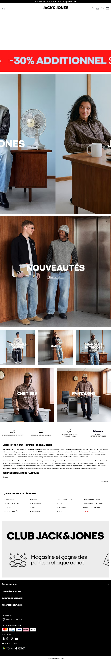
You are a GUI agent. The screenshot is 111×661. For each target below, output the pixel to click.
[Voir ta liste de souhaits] (102, 9)
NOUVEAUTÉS (9, 499)
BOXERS (60, 511)
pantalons (62, 463)
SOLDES (86, 511)
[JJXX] (83, 144)
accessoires (49, 466)
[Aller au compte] (97, 8)
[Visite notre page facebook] (3, 640)
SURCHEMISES (35, 503)
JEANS (32, 507)
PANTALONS (61, 507)
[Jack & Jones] (55, 9)
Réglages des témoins (55, 659)
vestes (42, 463)
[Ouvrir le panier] (107, 8)
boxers (16, 466)
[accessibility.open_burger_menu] (3, 8)
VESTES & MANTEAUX (65, 499)
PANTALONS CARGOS (91, 507)
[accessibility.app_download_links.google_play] (8, 650)
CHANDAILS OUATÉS (11, 503)
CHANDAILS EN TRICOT (92, 499)
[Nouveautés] (28, 144)
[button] (13, 433)
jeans (27, 463)
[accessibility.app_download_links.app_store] (20, 650)
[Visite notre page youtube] (16, 640)
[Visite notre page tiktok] (12, 640)
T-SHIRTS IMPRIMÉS (11, 511)
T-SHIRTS (33, 499)
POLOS (59, 503)
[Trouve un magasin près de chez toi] (93, 9)
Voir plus (105, 482)
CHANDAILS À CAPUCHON (93, 503)
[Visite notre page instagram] (7, 640)
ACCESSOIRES (35, 511)
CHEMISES (7, 507)
